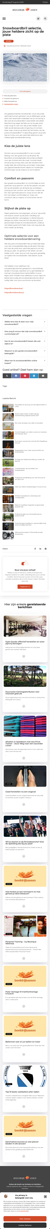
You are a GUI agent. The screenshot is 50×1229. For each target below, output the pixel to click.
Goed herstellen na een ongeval (20, 792)
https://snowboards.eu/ (14, 292)
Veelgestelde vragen (11, 104)
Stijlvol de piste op (10, 101)
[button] (45, 1196)
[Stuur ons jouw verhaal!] (25, 562)
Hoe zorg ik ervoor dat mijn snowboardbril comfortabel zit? (25, 332)
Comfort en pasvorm (11, 98)
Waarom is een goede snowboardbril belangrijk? (25, 352)
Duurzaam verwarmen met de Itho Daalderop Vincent (31, 442)
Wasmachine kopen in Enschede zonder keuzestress (29, 533)
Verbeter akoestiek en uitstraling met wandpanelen (28, 496)
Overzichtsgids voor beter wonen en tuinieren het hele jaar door (31, 433)
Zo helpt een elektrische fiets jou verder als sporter (29, 460)
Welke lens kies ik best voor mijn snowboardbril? (25, 323)
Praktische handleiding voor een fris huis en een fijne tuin (30, 478)
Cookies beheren (25, 1225)
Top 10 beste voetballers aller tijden (22, 1092)
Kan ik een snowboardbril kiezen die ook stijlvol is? (25, 342)
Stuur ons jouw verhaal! (25, 570)
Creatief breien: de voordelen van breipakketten (26, 469)
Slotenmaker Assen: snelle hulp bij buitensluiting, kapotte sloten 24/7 (27, 414)
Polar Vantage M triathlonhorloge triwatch (21, 993)
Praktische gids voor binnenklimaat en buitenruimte (28, 515)
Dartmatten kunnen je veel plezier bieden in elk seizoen (22, 1143)
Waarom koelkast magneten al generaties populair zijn (29, 505)
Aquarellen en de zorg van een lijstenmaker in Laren (31, 405)
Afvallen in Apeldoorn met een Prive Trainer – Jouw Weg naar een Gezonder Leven (24, 744)
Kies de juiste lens (10, 96)
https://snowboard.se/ (13, 288)
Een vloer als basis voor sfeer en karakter (29, 423)
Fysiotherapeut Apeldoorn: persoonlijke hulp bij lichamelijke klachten (30, 524)
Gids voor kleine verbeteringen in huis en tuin (30, 487)
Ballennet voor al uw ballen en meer (22, 1042)
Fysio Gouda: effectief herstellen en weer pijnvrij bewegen (25, 643)
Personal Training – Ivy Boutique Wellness (20, 943)
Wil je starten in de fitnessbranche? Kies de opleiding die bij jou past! (24, 843)
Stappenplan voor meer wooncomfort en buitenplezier (29, 451)
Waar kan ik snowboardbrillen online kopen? (25, 361)
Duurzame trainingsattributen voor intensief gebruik (22, 693)
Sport (8, 41)
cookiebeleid (24, 1211)
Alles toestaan (25, 1219)
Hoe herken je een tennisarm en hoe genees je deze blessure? (22, 893)
